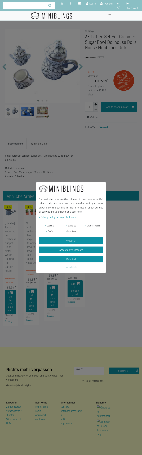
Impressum (66, 423)
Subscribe (123, 370)
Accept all (71, 240)
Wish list (93, 117)
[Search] (50, 5)
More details (71, 267)
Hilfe (8, 423)
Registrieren (41, 406)
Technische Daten (38, 143)
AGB (62, 419)
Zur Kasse (40, 419)
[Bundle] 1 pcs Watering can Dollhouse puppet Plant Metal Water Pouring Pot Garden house (10, 246)
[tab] (15, 143)
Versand (103, 127)
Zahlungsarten (13, 406)
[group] (10, 211)
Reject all (71, 259)
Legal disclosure (67, 217)
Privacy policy (48, 217)
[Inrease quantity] (95, 104)
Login (38, 410)
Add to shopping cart (117, 106)
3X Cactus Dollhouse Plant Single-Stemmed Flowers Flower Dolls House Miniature (31, 242)
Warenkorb (41, 414)
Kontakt (64, 406)
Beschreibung (16, 143)
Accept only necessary (71, 249)
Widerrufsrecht (14, 419)
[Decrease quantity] (95, 109)
